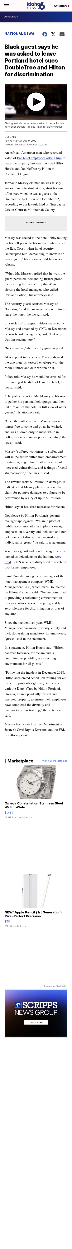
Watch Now (61, 6)
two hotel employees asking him (39, 157)
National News (19, 33)
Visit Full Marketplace (54, 761)
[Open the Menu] (6, 6)
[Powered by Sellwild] (61, 986)
